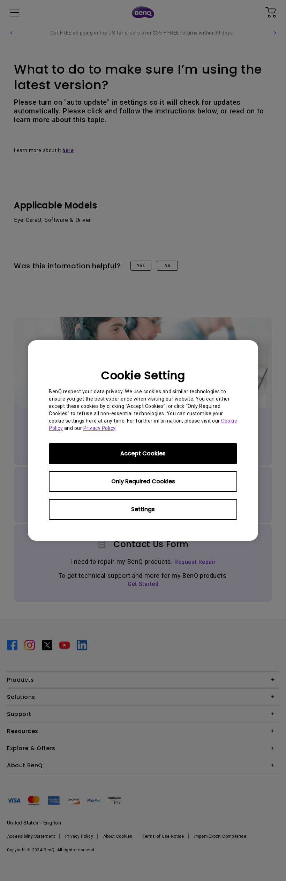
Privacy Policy (99, 428)
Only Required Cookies (143, 481)
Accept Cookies (143, 453)
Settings (143, 509)
